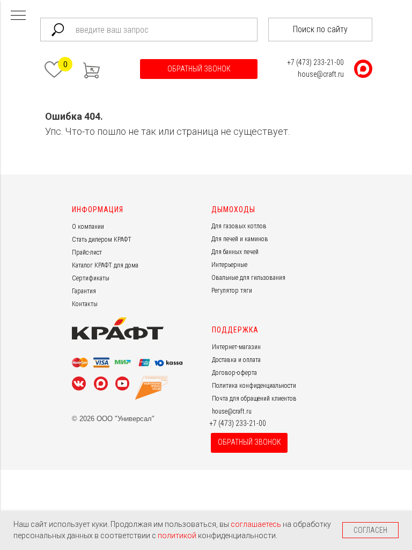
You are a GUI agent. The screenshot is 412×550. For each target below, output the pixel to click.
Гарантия (84, 291)
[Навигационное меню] (18, 16)
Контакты (85, 304)
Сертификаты (90, 278)
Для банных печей (235, 252)
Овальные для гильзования (248, 277)
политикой (178, 535)
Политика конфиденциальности (254, 385)
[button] (199, 69)
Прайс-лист (87, 252)
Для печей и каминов (239, 239)
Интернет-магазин (236, 347)
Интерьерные (229, 265)
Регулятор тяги (231, 290)
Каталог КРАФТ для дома (105, 265)
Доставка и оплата (236, 360)
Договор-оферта (234, 373)
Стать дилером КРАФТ (101, 239)
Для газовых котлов (239, 226)
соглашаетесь (257, 524)
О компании (88, 226)
